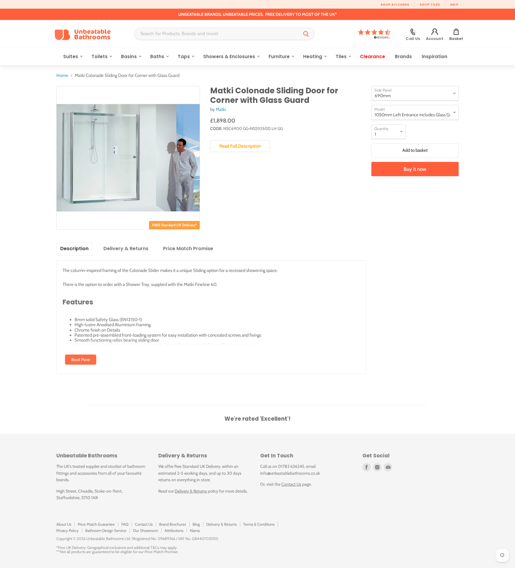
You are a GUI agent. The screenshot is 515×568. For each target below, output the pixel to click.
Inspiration (434, 56)
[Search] (306, 34)
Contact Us (291, 484)
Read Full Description (240, 146)
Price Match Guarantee (96, 524)
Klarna (195, 530)
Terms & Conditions (258, 524)
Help (454, 4)
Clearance (372, 56)
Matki (221, 109)
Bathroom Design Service (105, 530)
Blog (196, 524)
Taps (184, 56)
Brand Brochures (172, 524)
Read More (80, 359)
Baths (157, 56)
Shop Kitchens (395, 4)
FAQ (124, 524)
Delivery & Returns (191, 491)
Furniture (280, 56)
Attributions (174, 530)
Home (62, 75)
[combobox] (216, 34)
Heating (313, 56)
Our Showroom (145, 530)
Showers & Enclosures (229, 56)
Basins (129, 56)
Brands (403, 56)
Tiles (342, 56)
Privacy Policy (67, 530)
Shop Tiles (430, 4)
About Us (63, 524)
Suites (71, 56)
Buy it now (415, 169)
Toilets (100, 56)
